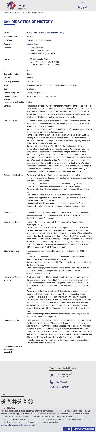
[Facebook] (3, 401)
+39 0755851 (61, 382)
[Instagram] (9, 401)
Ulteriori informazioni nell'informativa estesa (19, 425)
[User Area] (78, 7)
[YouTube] (19, 401)
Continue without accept (84, 429)
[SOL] (86, 7)
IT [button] (83, 3)
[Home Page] (16, 5)
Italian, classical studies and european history (45, 33)
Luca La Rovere (33, 44)
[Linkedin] (14, 401)
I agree (67, 429)
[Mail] (82, 7)
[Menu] (87, 2)
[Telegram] (25, 401)
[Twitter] (30, 401)
